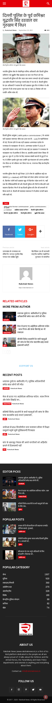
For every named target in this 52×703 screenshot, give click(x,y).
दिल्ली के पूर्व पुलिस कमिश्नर (11, 213)
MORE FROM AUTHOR (16, 307)
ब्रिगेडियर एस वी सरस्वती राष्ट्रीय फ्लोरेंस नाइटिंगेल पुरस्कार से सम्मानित (40, 254)
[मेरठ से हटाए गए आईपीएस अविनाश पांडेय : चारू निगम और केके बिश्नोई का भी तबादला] (9, 329)
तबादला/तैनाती (7, 333)
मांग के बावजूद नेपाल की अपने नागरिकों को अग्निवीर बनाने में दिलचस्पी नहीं (25, 444)
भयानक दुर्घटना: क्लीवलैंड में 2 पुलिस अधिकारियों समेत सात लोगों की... (30, 479)
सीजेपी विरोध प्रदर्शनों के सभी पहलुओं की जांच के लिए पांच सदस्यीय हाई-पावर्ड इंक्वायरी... (26, 413)
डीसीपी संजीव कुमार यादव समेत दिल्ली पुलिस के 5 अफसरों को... (33, 540)
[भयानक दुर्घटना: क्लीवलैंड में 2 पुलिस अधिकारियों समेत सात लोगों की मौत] (9, 316)
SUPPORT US (26, 365)
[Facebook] (11, 689)
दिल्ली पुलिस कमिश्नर (26, 213)
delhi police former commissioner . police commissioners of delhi (25, 207)
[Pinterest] (26, 689)
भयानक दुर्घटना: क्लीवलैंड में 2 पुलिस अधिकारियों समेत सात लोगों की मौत (24, 383)
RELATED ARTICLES (15, 301)
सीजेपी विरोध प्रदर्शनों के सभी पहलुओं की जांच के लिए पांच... (33, 505)
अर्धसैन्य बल (22, 531)
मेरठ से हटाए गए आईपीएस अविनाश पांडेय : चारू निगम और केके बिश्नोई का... (26, 398)
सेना (4, 449)
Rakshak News (11, 30)
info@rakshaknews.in (31, 671)
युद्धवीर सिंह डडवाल (39, 213)
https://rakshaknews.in (26, 287)
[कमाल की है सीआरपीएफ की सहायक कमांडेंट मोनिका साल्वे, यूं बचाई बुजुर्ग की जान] (9, 529)
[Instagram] (18, 689)
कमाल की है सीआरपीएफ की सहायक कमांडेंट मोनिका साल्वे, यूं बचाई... (33, 527)
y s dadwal (8, 210)
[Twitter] (33, 689)
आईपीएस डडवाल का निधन (21, 210)
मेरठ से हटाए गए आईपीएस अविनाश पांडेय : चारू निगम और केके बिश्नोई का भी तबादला (33, 329)
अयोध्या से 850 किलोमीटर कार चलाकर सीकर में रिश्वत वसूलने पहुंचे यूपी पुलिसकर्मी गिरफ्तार (26, 429)
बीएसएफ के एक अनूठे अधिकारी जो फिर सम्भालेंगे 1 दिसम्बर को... (31, 553)
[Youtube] (40, 689)
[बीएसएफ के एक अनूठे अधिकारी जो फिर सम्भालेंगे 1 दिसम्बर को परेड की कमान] (9, 555)
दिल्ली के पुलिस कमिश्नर (37, 210)
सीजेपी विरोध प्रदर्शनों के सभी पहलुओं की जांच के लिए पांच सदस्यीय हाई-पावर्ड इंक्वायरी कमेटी (32, 342)
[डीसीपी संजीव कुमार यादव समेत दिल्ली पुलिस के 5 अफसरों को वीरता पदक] (9, 542)
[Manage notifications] (46, 697)
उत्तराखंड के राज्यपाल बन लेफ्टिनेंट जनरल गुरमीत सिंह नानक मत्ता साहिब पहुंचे (13, 254)
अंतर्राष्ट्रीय (6, 320)
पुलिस (4, 345)
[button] (48, 3)
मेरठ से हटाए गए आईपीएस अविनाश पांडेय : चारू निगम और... (33, 492)
